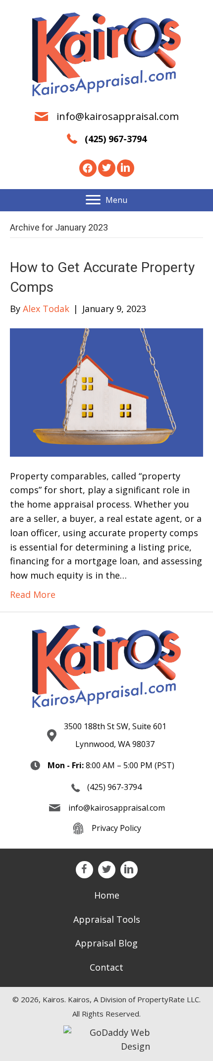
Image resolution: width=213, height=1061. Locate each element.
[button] (88, 168)
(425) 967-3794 (116, 139)
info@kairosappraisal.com (117, 116)
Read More (32, 594)
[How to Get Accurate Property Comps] (106, 391)
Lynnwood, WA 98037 (115, 744)
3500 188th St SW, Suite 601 (115, 726)
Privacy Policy (116, 828)
